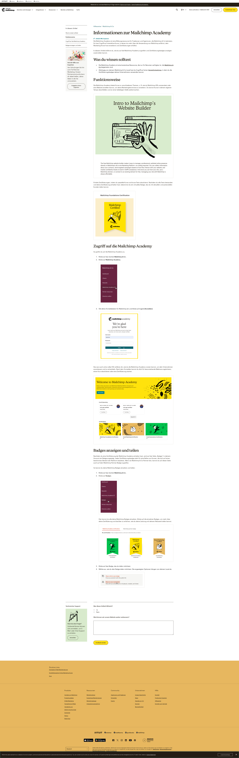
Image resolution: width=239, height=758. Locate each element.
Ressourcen (52, 9)
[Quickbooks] (29, 1)
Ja (97, 610)
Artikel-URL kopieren (102, 38)
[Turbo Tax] (12, 1)
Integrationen (40, 9)
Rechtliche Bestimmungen (99, 750)
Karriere (137, 704)
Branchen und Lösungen (24, 9)
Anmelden (217, 9)
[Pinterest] (135, 740)
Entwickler (114, 698)
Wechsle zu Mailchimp (67, 9)
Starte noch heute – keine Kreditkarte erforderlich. (134, 4)
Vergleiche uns (68, 707)
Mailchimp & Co (108, 26)
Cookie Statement (151, 754)
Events (113, 701)
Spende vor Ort (139, 701)
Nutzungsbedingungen (165, 749)
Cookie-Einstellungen (111, 750)
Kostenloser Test (230, 9)
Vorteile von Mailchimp (70, 695)
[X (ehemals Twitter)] (117, 740)
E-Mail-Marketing (69, 701)
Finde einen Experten (161, 698)
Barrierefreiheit (139, 707)
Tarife (78, 9)
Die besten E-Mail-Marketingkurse (58, 669)
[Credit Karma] (20, 1)
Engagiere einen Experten (76, 86)
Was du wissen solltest (72, 33)
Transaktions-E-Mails (70, 704)
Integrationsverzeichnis (93, 704)
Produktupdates (69, 698)
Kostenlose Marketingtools (94, 698)
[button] (183, 9)
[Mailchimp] (36, 1)
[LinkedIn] (126, 740)
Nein (98, 612)
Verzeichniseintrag (154, 70)
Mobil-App (67, 718)
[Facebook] (113, 740)
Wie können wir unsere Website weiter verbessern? (111, 617)
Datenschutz (156, 749)
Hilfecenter (97, 26)
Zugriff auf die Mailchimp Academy (75, 41)
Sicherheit (67, 712)
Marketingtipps (91, 695)
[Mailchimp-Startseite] (8, 10)
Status (66, 715)
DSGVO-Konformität (70, 709)
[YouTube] (130, 740)
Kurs (50, 676)
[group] (183, 9)
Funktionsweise (70, 37)
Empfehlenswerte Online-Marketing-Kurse (61, 673)
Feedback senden (101, 642)
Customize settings (225, 754)
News (136, 698)
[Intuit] (4, 1)
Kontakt (157, 695)
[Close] (236, 754)
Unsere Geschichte (140, 695)
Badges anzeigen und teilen (73, 45)
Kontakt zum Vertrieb (161, 704)
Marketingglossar (91, 701)
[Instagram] (122, 740)
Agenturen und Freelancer (118, 695)
